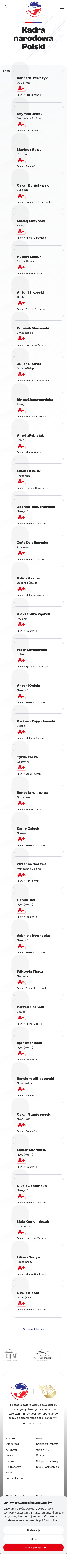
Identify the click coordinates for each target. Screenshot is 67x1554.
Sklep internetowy (47, 1461)
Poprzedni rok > (33, 1329)
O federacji (12, 1444)
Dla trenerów (13, 1466)
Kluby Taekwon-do (47, 1466)
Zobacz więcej (35, 1423)
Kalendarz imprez (47, 1444)
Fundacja (11, 1449)
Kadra (9, 1455)
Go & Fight (42, 1449)
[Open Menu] (62, 7)
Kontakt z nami (15, 1478)
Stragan (41, 1455)
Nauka (9, 1472)
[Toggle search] (6, 7)
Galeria (10, 1461)
